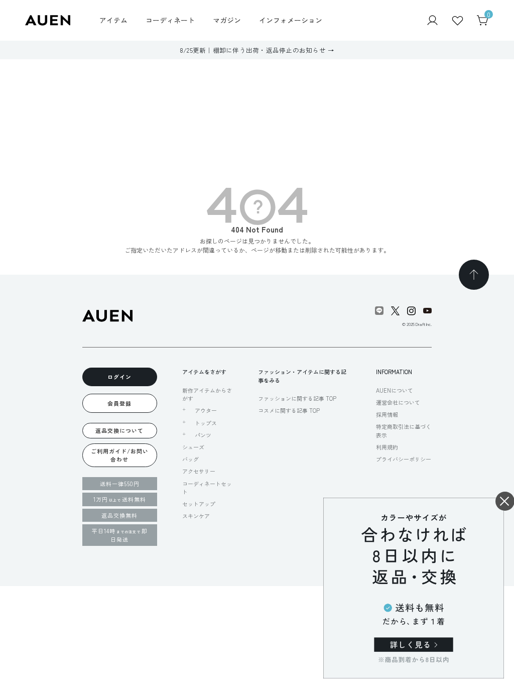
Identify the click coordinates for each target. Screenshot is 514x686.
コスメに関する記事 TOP (289, 410)
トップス (206, 423)
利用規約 (387, 447)
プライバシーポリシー (403, 459)
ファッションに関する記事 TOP (297, 398)
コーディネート (170, 20)
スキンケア (196, 516)
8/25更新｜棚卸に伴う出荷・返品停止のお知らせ (253, 50)
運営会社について (398, 402)
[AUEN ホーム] (47, 19)
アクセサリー (198, 471)
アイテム (113, 20)
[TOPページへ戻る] (474, 275)
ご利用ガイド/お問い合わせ (120, 455)
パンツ (203, 435)
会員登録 (119, 403)
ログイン (119, 377)
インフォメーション (290, 20)
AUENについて (394, 390)
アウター (206, 410)
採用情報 (387, 414)
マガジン (227, 20)
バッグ (190, 459)
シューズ (193, 447)
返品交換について (119, 430)
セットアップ (198, 504)
